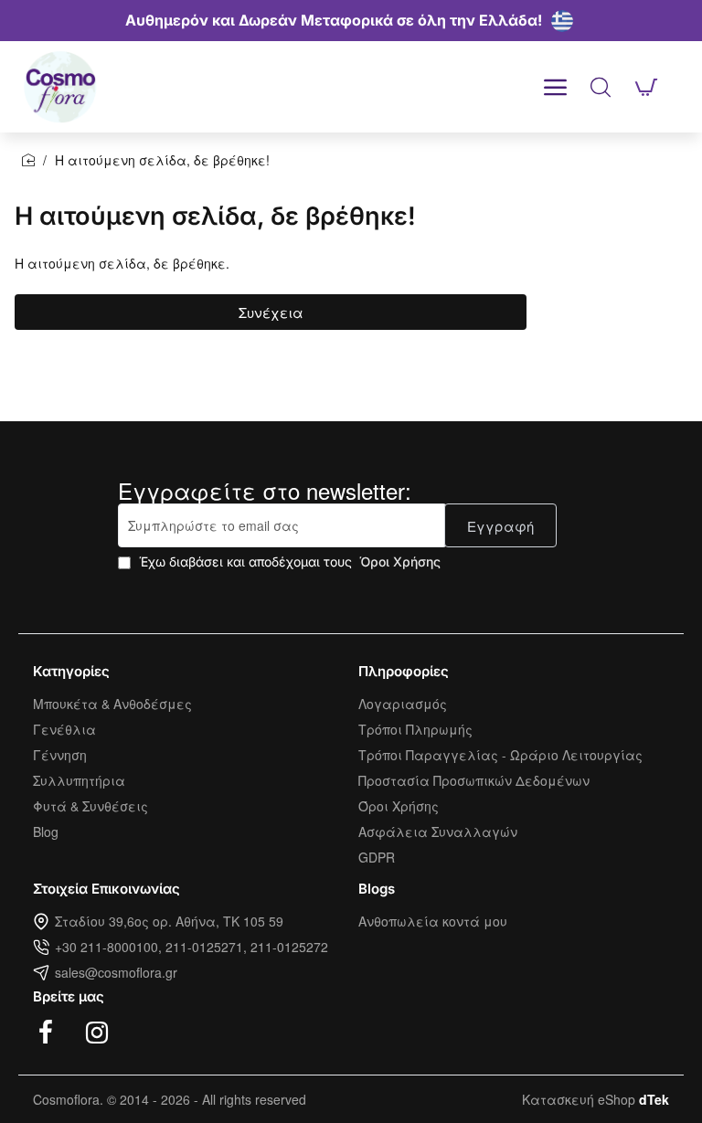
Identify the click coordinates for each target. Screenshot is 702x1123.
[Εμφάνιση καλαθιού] (646, 86)
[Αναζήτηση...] (600, 86)
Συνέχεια (271, 312)
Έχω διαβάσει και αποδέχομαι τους (288, 561)
